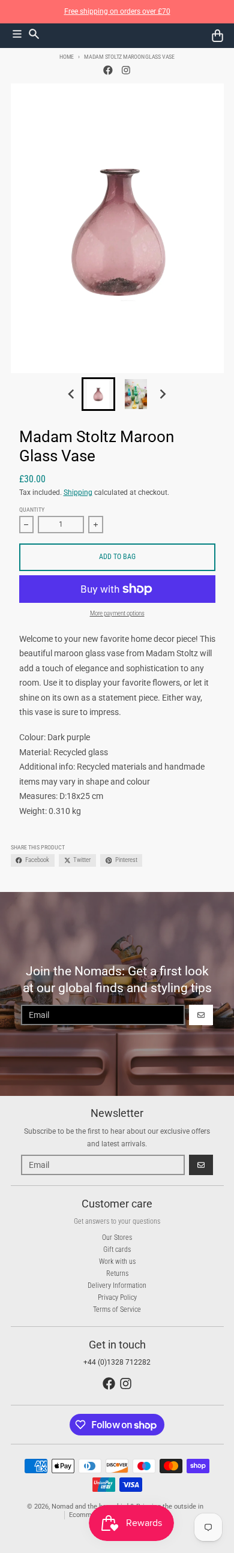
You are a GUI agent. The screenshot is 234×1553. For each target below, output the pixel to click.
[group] (98, 394)
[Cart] (217, 35)
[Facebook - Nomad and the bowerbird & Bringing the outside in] (108, 70)
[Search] (34, 34)
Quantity (31, 509)
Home (66, 56)
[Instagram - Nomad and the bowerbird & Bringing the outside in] (126, 70)
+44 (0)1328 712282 (117, 1362)
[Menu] (17, 34)
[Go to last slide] (72, 394)
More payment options (117, 613)
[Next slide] (162, 394)
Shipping (78, 492)
